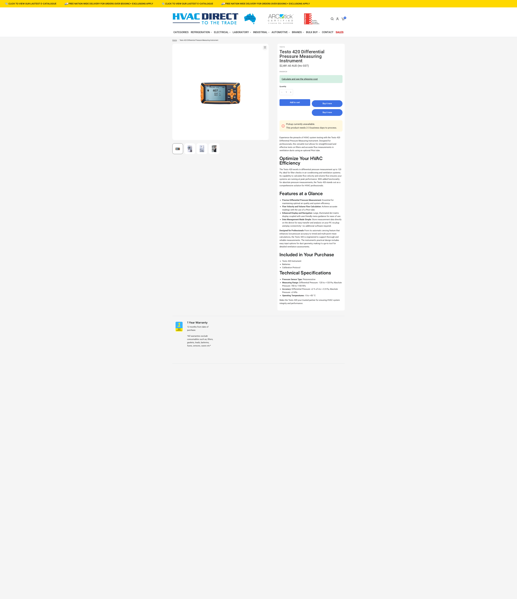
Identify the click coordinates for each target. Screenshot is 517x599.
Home (174, 40)
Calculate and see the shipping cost (300, 79)
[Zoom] (265, 47)
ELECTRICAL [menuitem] (221, 32)
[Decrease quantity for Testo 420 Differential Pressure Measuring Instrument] (282, 92)
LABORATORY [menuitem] (241, 32)
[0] (342, 19)
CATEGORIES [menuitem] (181, 32)
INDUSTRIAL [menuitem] (260, 32)
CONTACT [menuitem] (327, 32)
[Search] (332, 19)
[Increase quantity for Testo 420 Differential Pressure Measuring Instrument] (291, 92)
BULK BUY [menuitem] (312, 32)
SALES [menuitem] (339, 32)
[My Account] (337, 19)
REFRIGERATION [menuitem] (200, 32)
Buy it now (327, 112)
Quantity (283, 86)
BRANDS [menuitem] (297, 32)
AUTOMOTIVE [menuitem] (280, 32)
